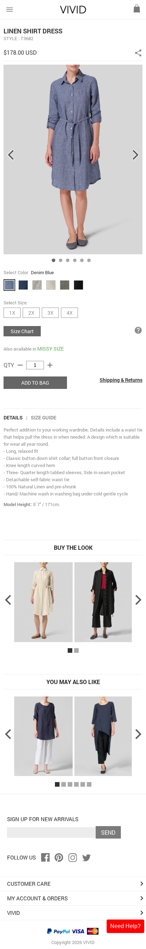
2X (31, 312)
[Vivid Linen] (73, 12)
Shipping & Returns (121, 379)
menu (9, 9)
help (138, 330)
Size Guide (43, 417)
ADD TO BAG (35, 382)
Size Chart (22, 331)
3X (50, 312)
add (50, 365)
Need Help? (125, 926)
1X (12, 312)
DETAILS (13, 417)
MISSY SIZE (50, 348)
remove (20, 365)
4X (70, 312)
